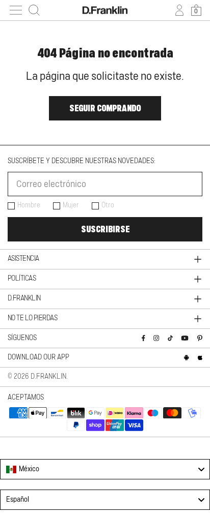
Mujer (71, 205)
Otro (107, 205)
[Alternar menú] (16, 10)
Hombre (28, 205)
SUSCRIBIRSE (105, 229)
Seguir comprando (105, 108)
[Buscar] (34, 10)
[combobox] (105, 469)
